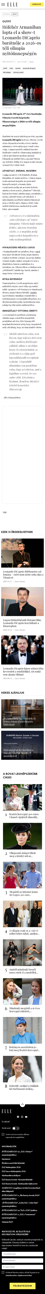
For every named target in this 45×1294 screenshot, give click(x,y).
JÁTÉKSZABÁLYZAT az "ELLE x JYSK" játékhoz (19, 1210)
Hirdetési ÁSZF (7, 1222)
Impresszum (6, 1159)
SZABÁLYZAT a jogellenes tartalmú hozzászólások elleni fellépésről (21, 1189)
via (4, 512)
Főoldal (6, 14)
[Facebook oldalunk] (18, 1117)
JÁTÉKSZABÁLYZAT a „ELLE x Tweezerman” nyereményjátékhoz (19, 1216)
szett (38, 251)
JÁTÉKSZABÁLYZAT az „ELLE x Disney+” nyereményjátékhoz (17, 1153)
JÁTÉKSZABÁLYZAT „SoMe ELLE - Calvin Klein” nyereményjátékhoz (20, 1204)
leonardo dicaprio (29, 68)
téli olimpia (7, 72)
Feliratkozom (22, 1286)
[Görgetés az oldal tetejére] (22, 1104)
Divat (15, 14)
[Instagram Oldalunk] (22, 1116)
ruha (11, 68)
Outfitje (33, 292)
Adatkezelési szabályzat (11, 1176)
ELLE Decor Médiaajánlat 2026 (14, 1171)
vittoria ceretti (18, 72)
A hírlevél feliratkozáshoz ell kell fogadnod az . (23, 1274)
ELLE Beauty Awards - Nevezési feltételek (17, 1180)
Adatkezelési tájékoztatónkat (19, 1275)
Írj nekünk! (6, 1122)
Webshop (36, 4)
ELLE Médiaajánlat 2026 (11, 1167)
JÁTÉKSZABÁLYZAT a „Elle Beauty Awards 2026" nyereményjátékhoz (21, 1197)
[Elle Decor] (12, 4)
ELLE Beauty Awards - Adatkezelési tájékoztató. (20, 1184)
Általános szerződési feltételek (13, 1163)
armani (17, 68)
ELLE (31, 62)
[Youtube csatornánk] (26, 1117)
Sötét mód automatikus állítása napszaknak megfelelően (17, 1136)
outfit (5, 68)
